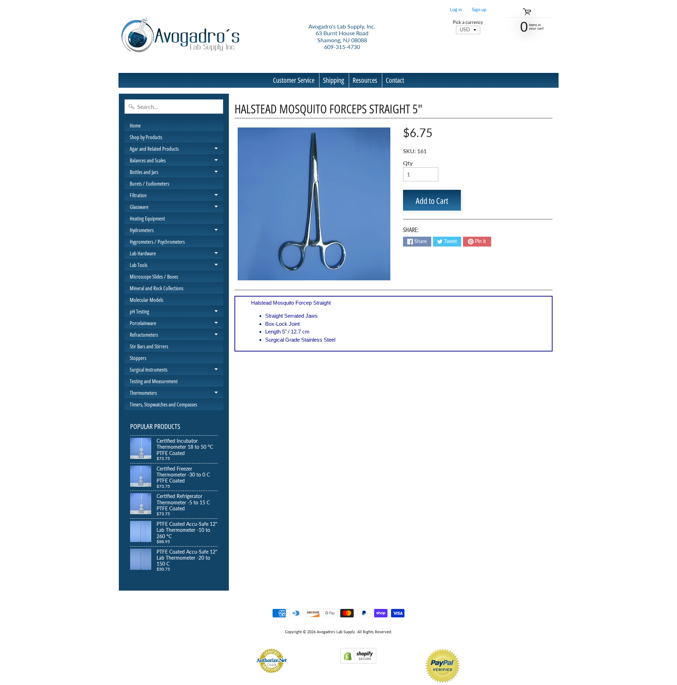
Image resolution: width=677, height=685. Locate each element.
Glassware (176, 207)
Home (135, 125)
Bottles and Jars (176, 173)
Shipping (333, 80)
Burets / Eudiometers (149, 183)
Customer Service (294, 80)
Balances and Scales (176, 161)
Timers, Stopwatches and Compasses (163, 404)
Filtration (176, 196)
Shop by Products (146, 137)
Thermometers (176, 393)
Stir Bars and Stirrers (149, 346)
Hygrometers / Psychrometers (157, 241)
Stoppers (138, 357)
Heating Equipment (147, 218)
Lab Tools (176, 265)
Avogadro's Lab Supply (336, 631)
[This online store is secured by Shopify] (358, 659)
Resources (365, 80)
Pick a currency (468, 22)
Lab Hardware (176, 254)
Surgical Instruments (176, 370)
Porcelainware (176, 324)
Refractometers (176, 335)
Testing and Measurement (154, 381)
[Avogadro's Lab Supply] (180, 36)
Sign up (479, 9)
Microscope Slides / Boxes (154, 276)
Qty (408, 163)
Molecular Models (146, 299)
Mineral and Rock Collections (156, 288)
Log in (456, 9)
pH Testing (176, 312)
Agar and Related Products (176, 149)
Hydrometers (176, 231)
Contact (395, 80)
